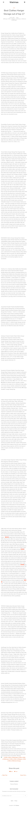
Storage (6, 18)
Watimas (17, 805)
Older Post (4, 775)
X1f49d (9, 18)
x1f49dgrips (13, 18)
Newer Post (23, 775)
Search (12, 800)
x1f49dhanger (18, 18)
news (14, 7)
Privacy (16, 800)
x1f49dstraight (14, 20)
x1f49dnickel (23, 18)
